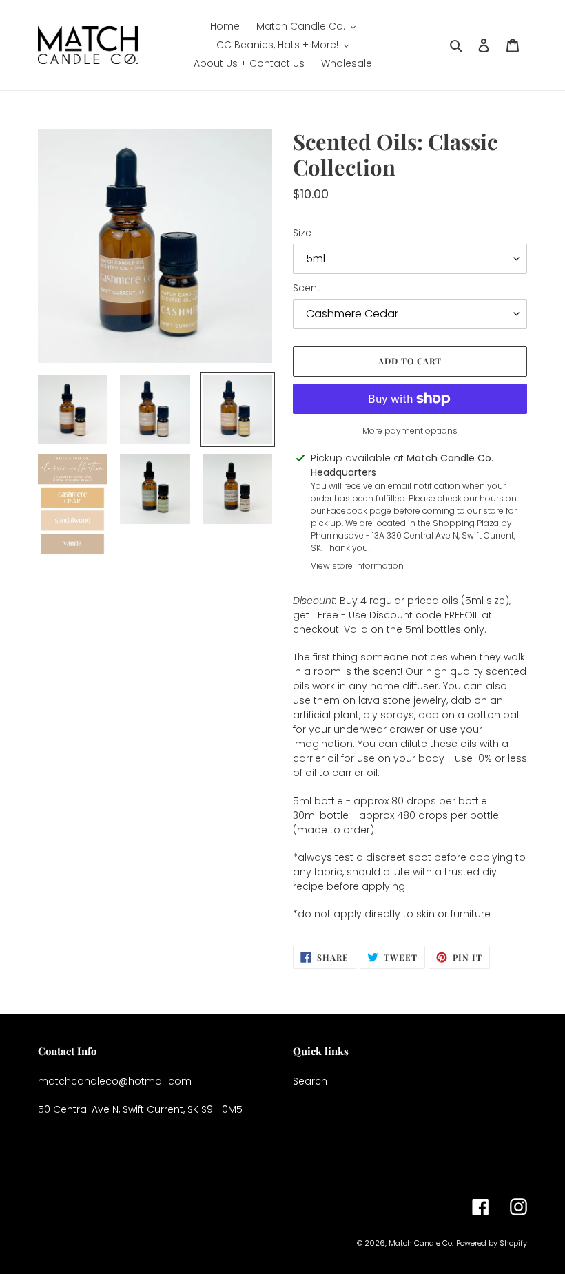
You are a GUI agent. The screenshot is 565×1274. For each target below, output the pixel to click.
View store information (357, 566)
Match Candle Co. (421, 1243)
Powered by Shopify (491, 1243)
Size (302, 233)
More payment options (410, 431)
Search (310, 1081)
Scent (306, 288)
